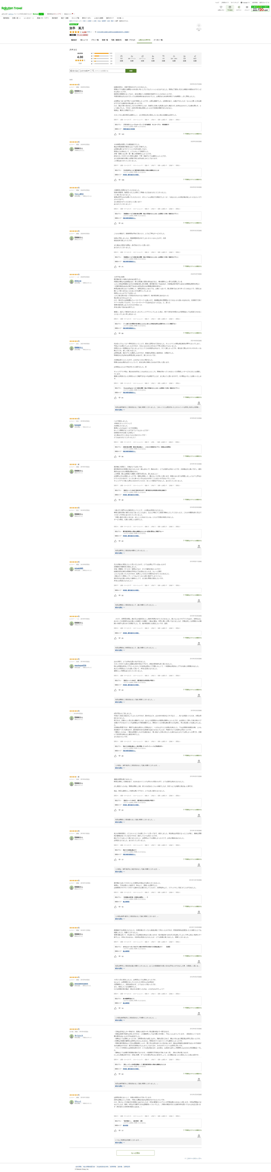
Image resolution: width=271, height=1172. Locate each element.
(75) (144, 40)
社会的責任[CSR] (102, 1166)
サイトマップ (235, 2)
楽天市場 (254, 2)
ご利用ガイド (225, 2)
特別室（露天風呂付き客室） (131, 175)
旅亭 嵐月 (76, 28)
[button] (90, 92)
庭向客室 (125, 1125)
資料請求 (127, 1166)
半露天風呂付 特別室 (129, 129)
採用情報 (113, 1166)
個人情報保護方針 (89, 1166)
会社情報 (79, 1166)
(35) (116, 40)
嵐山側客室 (126, 902)
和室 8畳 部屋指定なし (129, 218)
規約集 (120, 1166)
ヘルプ (217, 2)
